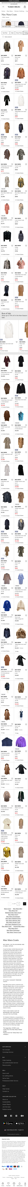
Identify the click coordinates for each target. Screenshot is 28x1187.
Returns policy (6, 1065)
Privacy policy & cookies (13, 1134)
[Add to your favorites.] (12, 56)
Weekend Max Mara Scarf (13, 913)
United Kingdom (9, 1177)
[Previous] (9, 903)
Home (3, 11)
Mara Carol (7, 909)
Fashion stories (6, 1109)
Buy (3, 1057)
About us (5, 1099)
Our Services (6, 1046)
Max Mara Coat (6, 926)
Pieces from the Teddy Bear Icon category (12, 1033)
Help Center (5, 1089)
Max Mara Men (17, 909)
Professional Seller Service (10, 1081)
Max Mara (10, 11)
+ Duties (21, 648)
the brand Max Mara (13, 950)
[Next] (18, 903)
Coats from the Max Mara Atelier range (12, 1030)
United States (17, 1177)
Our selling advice (7, 1076)
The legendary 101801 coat (11, 1028)
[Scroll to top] (24, 903)
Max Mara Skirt (13, 928)
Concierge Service (7, 1052)
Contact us (5, 1091)
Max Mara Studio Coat (13, 922)
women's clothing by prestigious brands (13, 1018)
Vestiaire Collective (9, 1096)
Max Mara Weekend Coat (13, 924)
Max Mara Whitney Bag (13, 921)
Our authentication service (10, 1063)
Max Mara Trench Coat (14, 932)
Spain (12, 1178)
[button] (25, 7)
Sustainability (6, 1102)
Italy (16, 1178)
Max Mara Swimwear (13, 930)
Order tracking (6, 1060)
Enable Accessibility (14, 1)
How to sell (5, 1073)
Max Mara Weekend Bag (13, 919)
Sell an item (5, 1078)
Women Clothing (19, 11)
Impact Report (6, 1104)
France (4, 1177)
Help (3, 1086)
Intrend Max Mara (18, 926)
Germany (22, 1177)
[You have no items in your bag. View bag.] (25, 7)
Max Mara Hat (13, 911)
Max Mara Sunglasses (13, 917)
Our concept (6, 1050)
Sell (3, 1070)
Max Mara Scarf (13, 915)
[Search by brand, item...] (3, 6)
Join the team (6, 1107)
